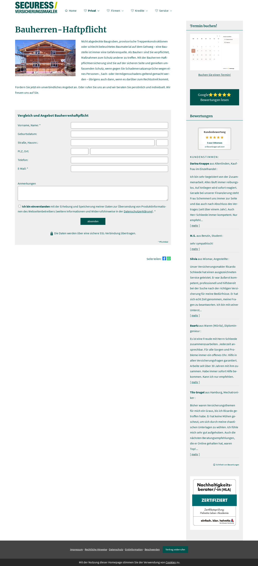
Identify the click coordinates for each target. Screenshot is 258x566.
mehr (195, 225)
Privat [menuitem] (92, 10)
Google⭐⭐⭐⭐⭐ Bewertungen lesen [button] (214, 97)
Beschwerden (152, 549)
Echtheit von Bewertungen (227, 464)
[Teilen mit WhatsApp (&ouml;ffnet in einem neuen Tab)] (169, 258)
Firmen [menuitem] (115, 10)
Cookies (171, 562)
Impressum (76, 549)
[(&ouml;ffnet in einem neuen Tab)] (214, 69)
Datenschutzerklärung (138, 211)
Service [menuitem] (163, 10)
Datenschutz (116, 549)
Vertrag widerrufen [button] (175, 549)
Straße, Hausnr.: (28, 142)
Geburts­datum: (27, 134)
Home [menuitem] (72, 10)
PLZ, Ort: (23, 151)
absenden (93, 221)
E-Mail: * (23, 168)
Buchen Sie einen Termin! (214, 75)
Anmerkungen (27, 183)
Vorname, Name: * (29, 125)
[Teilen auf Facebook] (164, 258)
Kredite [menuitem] (139, 10)
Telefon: (23, 160)
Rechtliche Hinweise (96, 549)
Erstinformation (134, 549)
